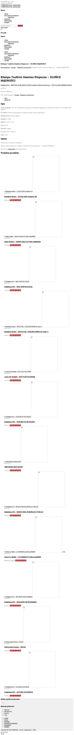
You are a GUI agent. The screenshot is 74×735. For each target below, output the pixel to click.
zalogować (11, 149)
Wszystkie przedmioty (11, 15)
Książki (13, 67)
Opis (5, 98)
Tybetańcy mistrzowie (24, 67)
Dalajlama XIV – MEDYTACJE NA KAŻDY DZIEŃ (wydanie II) (19, 85)
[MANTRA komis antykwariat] (10, 5)
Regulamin (7, 725)
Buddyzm (7, 19)
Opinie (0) (7, 100)
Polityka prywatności (10, 723)
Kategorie (11, 17)
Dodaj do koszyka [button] (15, 200)
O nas (6, 720)
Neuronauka (8, 21)
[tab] (38, 98)
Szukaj (20, 25)
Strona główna (5, 67)
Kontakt (6, 22)
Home (6, 14)
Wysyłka (7, 722)
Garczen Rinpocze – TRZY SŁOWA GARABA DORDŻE (55, 85)
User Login (4, 27)
